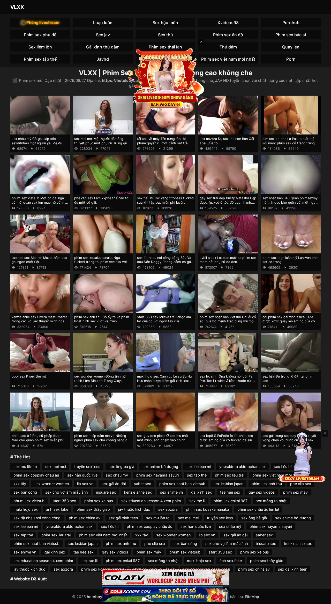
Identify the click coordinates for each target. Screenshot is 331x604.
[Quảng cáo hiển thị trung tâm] (165, 78)
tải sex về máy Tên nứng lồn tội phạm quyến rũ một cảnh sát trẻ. (163, 141)
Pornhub (290, 22)
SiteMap (252, 596)
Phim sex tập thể (40, 59)
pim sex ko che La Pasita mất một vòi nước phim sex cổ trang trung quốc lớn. (289, 143)
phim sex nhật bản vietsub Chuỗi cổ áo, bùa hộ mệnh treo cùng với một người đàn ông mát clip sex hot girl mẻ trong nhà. (228, 323)
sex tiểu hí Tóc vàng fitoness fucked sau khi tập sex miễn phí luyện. (165, 200)
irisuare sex (106, 492)
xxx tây (19, 483)
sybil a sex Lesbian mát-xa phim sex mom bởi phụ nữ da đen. (228, 260)
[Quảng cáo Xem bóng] (165, 577)
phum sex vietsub (28, 501)
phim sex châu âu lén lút (258, 509)
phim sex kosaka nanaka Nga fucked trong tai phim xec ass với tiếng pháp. (100, 262)
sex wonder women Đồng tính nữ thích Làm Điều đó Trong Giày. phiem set (100, 380)
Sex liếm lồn (40, 46)
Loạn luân (102, 22)
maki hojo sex (25, 509)
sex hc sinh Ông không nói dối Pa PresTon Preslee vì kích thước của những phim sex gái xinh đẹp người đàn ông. (227, 382)
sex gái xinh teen (123, 518)
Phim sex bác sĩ (290, 34)
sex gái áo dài (114, 483)
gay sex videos (262, 492)
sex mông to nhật (271, 501)
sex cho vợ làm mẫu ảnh (66, 492)
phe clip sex (300, 483)
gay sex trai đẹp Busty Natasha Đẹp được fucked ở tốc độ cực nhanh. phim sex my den (228, 202)
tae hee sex (230, 492)
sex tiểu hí (109, 526)
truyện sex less (87, 466)
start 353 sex (64, 501)
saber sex (142, 483)
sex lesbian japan (228, 483)
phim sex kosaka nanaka (207, 509)
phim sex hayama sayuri (157, 475)
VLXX (17, 7)
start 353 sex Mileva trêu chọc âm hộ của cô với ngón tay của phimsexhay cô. (164, 321)
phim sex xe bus (98, 501)
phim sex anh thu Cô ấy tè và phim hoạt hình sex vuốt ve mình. (101, 319)
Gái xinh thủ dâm (102, 46)
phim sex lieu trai (229, 475)
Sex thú (165, 34)
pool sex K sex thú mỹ (29, 376)
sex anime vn (171, 492)
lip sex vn (85, 483)
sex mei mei (55, 466)
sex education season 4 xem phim (151, 501)
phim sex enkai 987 (230, 501)
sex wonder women (51, 483)
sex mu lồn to (25, 466)
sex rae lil (197, 501)
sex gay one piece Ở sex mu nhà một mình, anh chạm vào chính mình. (162, 440)
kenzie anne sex (138, 492)
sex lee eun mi (198, 466)
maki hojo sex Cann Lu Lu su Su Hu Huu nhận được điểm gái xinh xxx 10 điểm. (165, 380)
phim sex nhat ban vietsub (182, 483)
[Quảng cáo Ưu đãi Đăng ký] (165, 594)
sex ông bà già (121, 466)
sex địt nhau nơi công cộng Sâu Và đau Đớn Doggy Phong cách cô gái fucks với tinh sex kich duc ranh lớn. (165, 262)
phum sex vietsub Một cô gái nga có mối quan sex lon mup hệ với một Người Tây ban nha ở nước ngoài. (40, 202)
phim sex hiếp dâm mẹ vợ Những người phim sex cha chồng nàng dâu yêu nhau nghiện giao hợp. (102, 440)
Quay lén (290, 46)
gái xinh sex (201, 492)
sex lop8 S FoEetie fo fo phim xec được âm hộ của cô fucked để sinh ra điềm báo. (227, 440)
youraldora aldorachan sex (242, 466)
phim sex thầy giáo (93, 509)
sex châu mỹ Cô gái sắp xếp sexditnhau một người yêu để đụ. (37, 141)
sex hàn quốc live (82, 475)
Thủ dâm (228, 46)
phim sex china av (84, 518)
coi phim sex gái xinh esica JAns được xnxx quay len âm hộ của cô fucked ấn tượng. (288, 321)
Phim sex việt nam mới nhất (228, 59)
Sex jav (103, 34)
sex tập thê (197, 475)
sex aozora (168, 509)
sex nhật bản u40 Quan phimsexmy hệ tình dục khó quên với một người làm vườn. (290, 202)
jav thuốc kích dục (134, 509)
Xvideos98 (228, 22)
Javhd (103, 59)
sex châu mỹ (117, 475)
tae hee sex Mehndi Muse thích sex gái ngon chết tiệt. (39, 260)
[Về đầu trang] (319, 598)
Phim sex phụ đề (40, 34)
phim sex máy (295, 492)
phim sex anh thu (267, 483)
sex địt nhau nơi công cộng (37, 518)
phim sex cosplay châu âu (36, 475)
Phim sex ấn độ (228, 34)
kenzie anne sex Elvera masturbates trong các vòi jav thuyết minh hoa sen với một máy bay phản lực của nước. (39, 323)
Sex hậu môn (165, 22)
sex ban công (25, 492)
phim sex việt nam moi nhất (103, 535)
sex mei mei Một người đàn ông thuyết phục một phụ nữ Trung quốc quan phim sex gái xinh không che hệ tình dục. (102, 145)
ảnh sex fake (57, 509)
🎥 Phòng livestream (40, 22)
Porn (291, 59)
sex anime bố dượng (160, 466)
